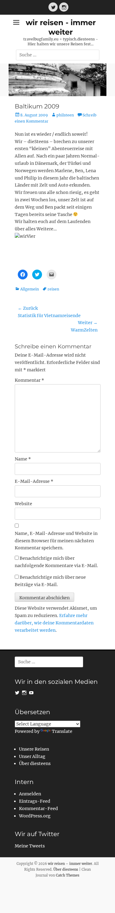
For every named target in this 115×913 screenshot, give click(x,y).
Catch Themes (67, 875)
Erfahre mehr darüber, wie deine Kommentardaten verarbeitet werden (54, 623)
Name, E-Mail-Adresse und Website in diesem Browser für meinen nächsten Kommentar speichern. (56, 541)
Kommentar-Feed (38, 808)
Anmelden (30, 794)
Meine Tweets (30, 846)
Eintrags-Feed (34, 801)
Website (23, 503)
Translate (62, 731)
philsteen (65, 115)
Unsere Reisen (34, 749)
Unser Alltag (32, 756)
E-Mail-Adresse (34, 481)
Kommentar (29, 380)
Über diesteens (35, 763)
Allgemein (29, 289)
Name (23, 459)
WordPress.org (35, 816)
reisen (53, 289)
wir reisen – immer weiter (70, 864)
